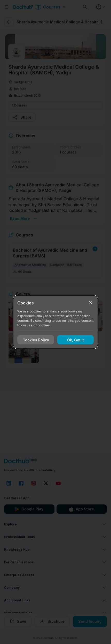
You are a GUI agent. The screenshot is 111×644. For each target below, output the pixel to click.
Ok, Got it (75, 340)
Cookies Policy (35, 340)
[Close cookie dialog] (91, 303)
